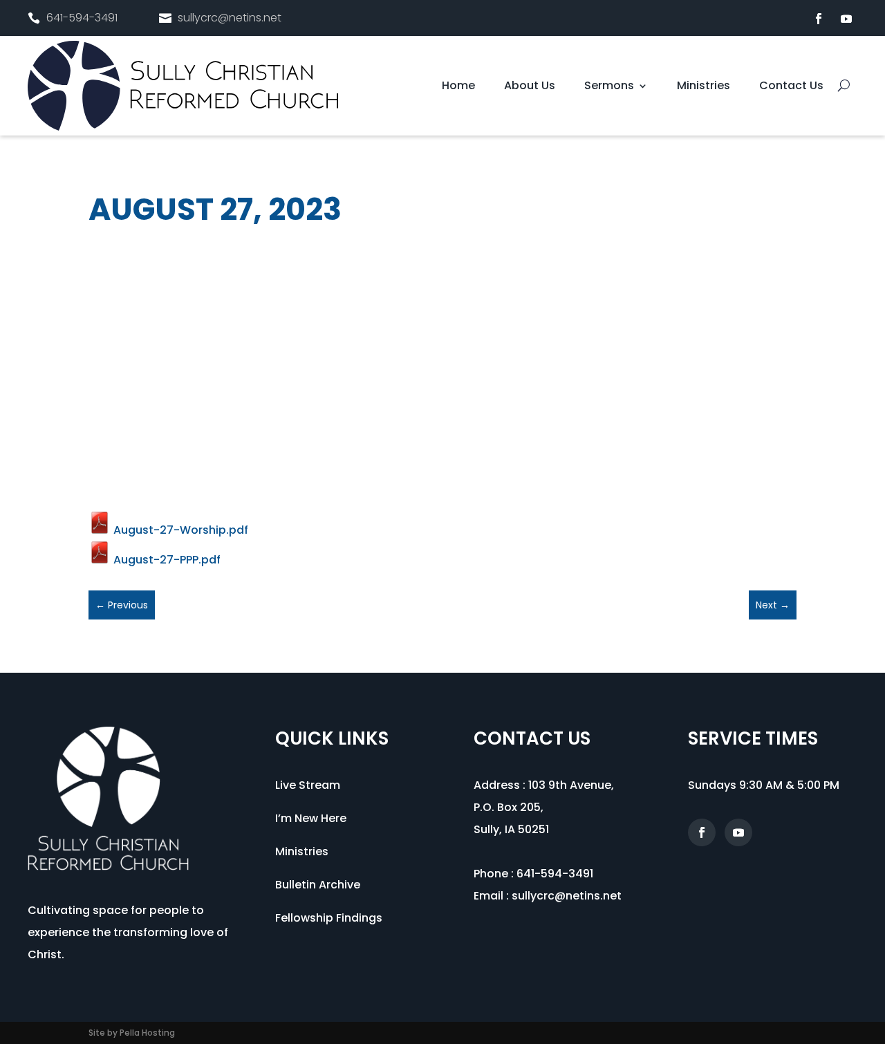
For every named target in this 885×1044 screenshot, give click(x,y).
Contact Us (791, 87)
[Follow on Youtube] (846, 19)
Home (458, 87)
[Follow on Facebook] (819, 19)
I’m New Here (310, 818)
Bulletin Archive (317, 885)
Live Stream (307, 785)
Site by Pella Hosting (131, 1032)
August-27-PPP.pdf (166, 560)
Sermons (609, 87)
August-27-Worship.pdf (179, 530)
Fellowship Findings (328, 918)
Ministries (703, 87)
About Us (529, 87)
